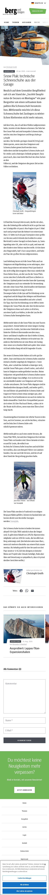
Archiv (24, 827)
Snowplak (14, 521)
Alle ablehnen (24, 884)
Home (24, 803)
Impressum (24, 859)
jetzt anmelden (24, 790)
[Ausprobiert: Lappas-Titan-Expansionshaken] (24, 628)
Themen (24, 811)
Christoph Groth (11, 67)
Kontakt (24, 843)
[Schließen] (45, 864)
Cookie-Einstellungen (24, 878)
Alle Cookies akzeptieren (24, 891)
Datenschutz (24, 851)
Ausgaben (24, 819)
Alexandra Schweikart (19, 644)
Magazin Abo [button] (37, 11)
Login (24, 835)
